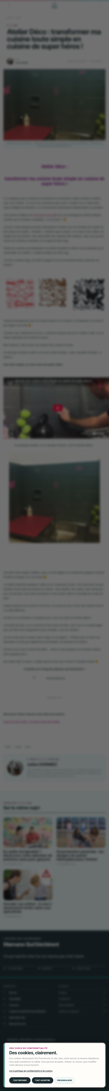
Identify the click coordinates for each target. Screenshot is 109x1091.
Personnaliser (64, 1080)
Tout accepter (42, 1080)
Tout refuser (20, 1080)
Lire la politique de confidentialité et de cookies (31, 1071)
